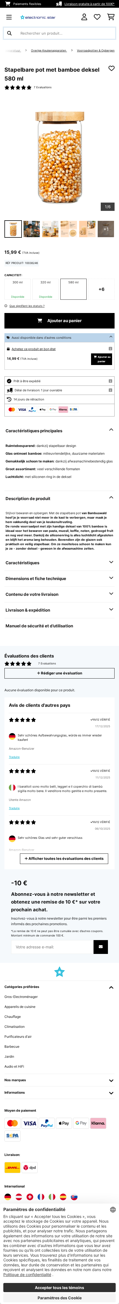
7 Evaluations (42, 87)
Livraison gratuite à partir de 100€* (89, 4)
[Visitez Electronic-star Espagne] (63, 1197)
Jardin (9, 1056)
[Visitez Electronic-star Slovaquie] (74, 1197)
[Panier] (111, 17)
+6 (102, 289)
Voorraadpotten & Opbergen (96, 50)
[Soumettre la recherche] (9, 33)
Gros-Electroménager (21, 997)
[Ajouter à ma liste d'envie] (111, 68)
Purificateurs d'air (18, 1036)
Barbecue (11, 1046)
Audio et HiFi (14, 1066)
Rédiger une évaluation (61, 673)
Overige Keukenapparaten (49, 50)
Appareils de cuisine (19, 1007)
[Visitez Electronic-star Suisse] (30, 1197)
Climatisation (14, 1026)
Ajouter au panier (64, 320)
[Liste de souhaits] (97, 17)
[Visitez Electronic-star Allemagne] (7, 1197)
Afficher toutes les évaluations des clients (66, 859)
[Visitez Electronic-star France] (41, 1197)
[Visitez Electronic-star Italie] (52, 1197)
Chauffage (12, 1017)
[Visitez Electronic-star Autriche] (18, 1197)
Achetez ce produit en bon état (34, 349)
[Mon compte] (84, 17)
